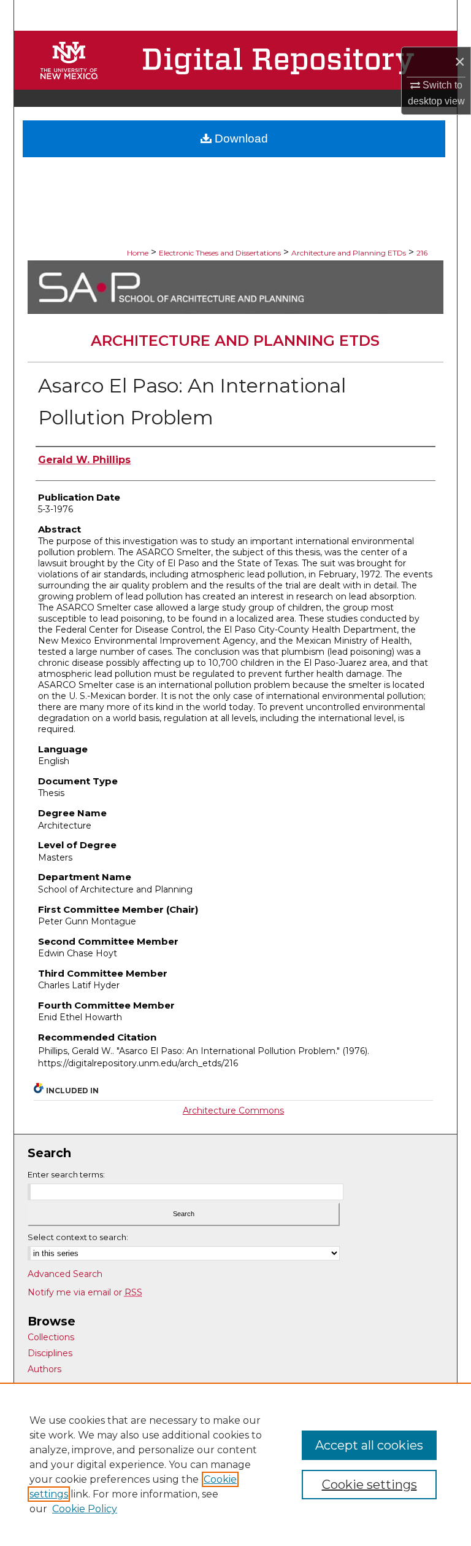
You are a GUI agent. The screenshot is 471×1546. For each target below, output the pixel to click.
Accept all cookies (369, 1445)
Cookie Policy (84, 1509)
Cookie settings (369, 1484)
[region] (235, 1464)
